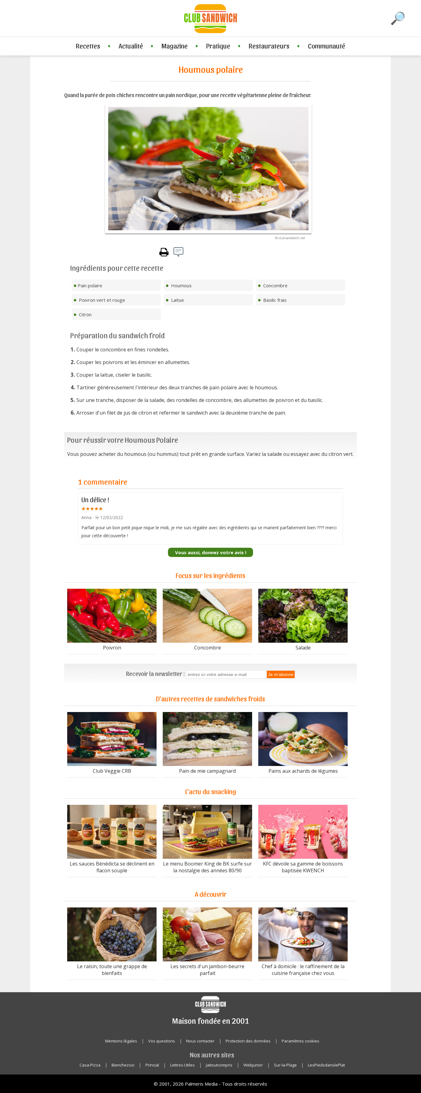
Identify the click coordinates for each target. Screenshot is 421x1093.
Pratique (218, 46)
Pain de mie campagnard (207, 771)
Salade (303, 647)
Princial (152, 1065)
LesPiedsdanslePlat (326, 1065)
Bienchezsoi (123, 1065)
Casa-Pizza (90, 1065)
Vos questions (161, 1041)
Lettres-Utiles (182, 1065)
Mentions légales (121, 1041)
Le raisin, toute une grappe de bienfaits (112, 969)
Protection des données (248, 1041)
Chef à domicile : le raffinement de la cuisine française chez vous (303, 969)
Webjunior (253, 1065)
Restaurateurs (269, 46)
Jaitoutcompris (219, 1065)
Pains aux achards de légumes (303, 771)
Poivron (112, 647)
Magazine (174, 46)
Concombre (207, 647)
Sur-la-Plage (285, 1065)
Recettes (88, 46)
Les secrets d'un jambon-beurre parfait (207, 969)
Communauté (326, 46)
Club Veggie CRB (112, 771)
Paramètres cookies (300, 1041)
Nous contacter (200, 1041)
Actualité (131, 46)
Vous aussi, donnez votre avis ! (210, 552)
